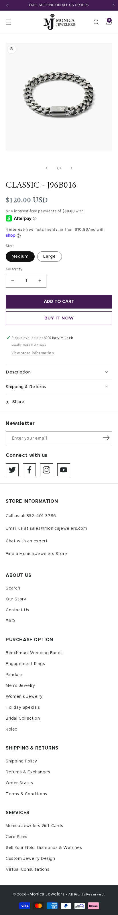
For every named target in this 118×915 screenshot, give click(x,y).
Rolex (11, 729)
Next (113, 5)
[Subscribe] (106, 438)
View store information (32, 352)
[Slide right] (71, 168)
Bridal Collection (23, 718)
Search (13, 588)
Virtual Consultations (28, 870)
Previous (7, 5)
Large (49, 257)
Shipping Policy (21, 761)
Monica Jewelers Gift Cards (34, 826)
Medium (20, 257)
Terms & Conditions (26, 794)
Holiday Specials (23, 708)
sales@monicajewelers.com (58, 529)
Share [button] (18, 402)
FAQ (10, 621)
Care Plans (16, 837)
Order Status (19, 783)
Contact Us (17, 610)
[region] (59, 5)
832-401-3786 (41, 516)
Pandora (14, 675)
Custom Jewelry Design (30, 859)
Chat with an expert (27, 541)
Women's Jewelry (24, 697)
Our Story (16, 599)
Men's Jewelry (20, 686)
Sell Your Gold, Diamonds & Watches (44, 848)
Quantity (14, 269)
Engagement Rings (25, 664)
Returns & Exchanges (28, 772)
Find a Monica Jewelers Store (36, 554)
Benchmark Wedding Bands (34, 653)
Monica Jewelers (48, 894)
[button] (8, 22)
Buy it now (59, 318)
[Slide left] (46, 168)
